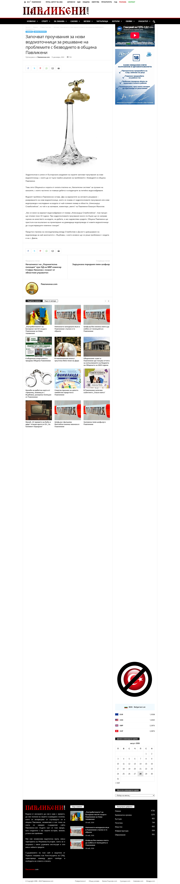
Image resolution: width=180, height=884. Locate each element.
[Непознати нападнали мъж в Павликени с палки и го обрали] (68, 315)
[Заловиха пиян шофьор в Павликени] (97, 410)
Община (86, 2)
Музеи (87, 21)
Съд (115, 2)
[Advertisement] (126, 11)
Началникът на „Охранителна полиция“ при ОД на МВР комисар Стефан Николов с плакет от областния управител (43, 268)
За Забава (59, 21)
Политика (119, 823)
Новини (31, 21)
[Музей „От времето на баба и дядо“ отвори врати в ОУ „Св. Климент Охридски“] (39, 410)
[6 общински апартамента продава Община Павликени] (39, 347)
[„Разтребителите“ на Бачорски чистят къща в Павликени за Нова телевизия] (39, 315)
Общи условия (94, 881)
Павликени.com (43, 57)
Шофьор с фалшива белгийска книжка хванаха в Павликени (67, 424)
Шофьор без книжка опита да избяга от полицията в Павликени (96, 328)
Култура (118, 819)
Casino (74, 21)
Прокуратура (106, 2)
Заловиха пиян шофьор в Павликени (95, 423)
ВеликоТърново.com (109, 881)
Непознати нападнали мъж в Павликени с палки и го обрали (67, 328)
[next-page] (108, 301)
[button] (154, 22)
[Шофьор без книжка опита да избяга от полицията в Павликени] (97, 315)
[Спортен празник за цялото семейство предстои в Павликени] (68, 378)
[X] (34, 68)
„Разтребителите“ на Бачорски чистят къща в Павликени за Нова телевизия (36, 329)
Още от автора (50, 301)
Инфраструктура (45, 27)
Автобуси (71, 2)
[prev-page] (105, 301)
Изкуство (118, 827)
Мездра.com (150, 881)
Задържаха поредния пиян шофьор (91, 264)
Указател (143, 21)
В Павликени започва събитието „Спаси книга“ (94, 391)
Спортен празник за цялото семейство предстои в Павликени (66, 392)
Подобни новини (34, 301)
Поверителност (80, 881)
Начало (28, 27)
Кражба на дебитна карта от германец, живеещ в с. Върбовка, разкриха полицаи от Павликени (38, 393)
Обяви (129, 21)
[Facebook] (28, 68)
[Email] (52, 68)
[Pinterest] (40, 68)
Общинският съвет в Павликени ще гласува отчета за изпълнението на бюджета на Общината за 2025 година (97, 361)
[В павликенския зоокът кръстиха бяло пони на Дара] (68, 347)
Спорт (45, 21)
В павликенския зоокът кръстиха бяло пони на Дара (67, 359)
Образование (120, 835)
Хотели (116, 21)
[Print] (58, 68)
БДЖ (79, 2)
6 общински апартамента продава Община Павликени (38, 359)
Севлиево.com (138, 881)
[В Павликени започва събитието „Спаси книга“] (97, 378)
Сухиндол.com (125, 881)
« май (117, 783)
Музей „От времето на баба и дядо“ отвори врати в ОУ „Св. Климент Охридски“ (38, 424)
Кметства (95, 2)
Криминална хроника (123, 815)
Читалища (102, 21)
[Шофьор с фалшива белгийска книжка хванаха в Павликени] (68, 410)
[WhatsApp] (46, 68)
